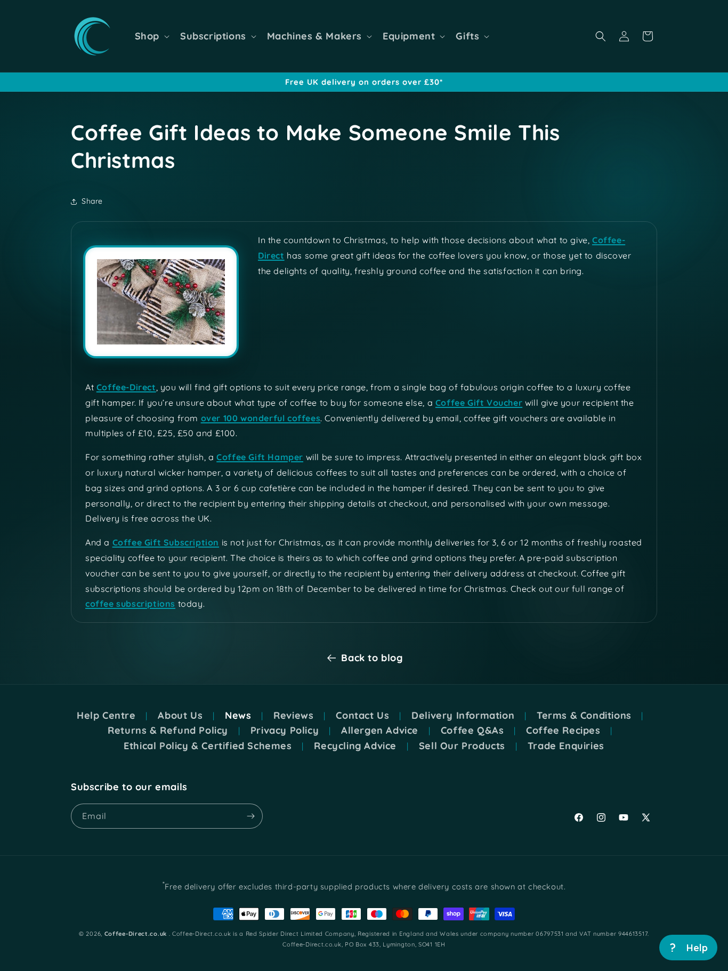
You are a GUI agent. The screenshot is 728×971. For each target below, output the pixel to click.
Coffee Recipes (563, 730)
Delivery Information (462, 715)
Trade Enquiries (566, 746)
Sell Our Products (462, 746)
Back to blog (371, 658)
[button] (151, 36)
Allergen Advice (379, 730)
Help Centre (106, 715)
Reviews (293, 715)
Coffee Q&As (472, 730)
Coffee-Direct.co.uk (135, 933)
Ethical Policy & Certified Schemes (208, 746)
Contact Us (362, 715)
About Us (180, 715)
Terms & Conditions (584, 715)
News (238, 715)
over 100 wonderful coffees (261, 418)
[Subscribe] (250, 816)
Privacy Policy (284, 730)
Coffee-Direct (126, 387)
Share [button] (92, 201)
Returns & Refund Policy (168, 730)
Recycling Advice (355, 746)
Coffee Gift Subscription (165, 542)
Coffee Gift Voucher (478, 402)
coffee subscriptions (130, 603)
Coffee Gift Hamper (259, 457)
